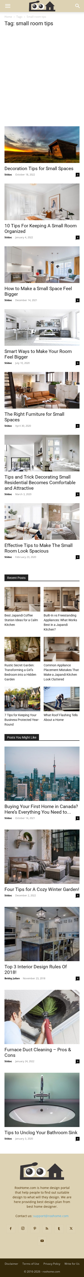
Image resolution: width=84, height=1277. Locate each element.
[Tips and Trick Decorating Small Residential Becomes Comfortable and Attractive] (42, 453)
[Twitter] (71, 1228)
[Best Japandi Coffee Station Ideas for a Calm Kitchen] (22, 599)
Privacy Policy (51, 1264)
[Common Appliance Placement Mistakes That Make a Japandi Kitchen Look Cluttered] (62, 649)
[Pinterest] (34, 1228)
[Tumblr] (59, 1228)
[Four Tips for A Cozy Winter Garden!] (42, 857)
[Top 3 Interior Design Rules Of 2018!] (42, 934)
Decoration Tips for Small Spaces (38, 168)
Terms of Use (30, 1264)
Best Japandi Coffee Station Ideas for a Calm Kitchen (21, 620)
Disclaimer (11, 1264)
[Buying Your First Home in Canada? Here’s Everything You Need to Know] (42, 774)
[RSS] (47, 1228)
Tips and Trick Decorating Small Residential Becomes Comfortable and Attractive (39, 482)
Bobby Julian (12, 978)
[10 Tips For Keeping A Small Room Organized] (42, 202)
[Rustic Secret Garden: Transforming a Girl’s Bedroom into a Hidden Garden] (22, 649)
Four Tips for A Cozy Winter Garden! (41, 889)
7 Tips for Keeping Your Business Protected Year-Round (21, 719)
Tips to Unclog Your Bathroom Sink (41, 1132)
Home (8, 17)
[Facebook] (10, 1228)
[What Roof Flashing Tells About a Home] (62, 699)
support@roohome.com (51, 1216)
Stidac (8, 174)
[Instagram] (22, 1228)
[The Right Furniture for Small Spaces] (42, 390)
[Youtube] (42, 1241)
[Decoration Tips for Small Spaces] (42, 144)
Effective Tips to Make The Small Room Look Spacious (38, 548)
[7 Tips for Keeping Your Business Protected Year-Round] (22, 699)
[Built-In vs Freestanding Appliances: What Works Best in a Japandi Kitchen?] (62, 599)
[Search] (77, 6)
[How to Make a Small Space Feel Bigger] (42, 264)
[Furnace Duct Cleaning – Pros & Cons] (42, 1017)
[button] (7, 6)
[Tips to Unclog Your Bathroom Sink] (42, 1100)
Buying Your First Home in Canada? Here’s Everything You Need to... (41, 809)
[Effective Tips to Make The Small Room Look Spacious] (42, 521)
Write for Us (72, 1264)
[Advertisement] (42, 83)
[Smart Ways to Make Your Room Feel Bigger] (42, 327)
